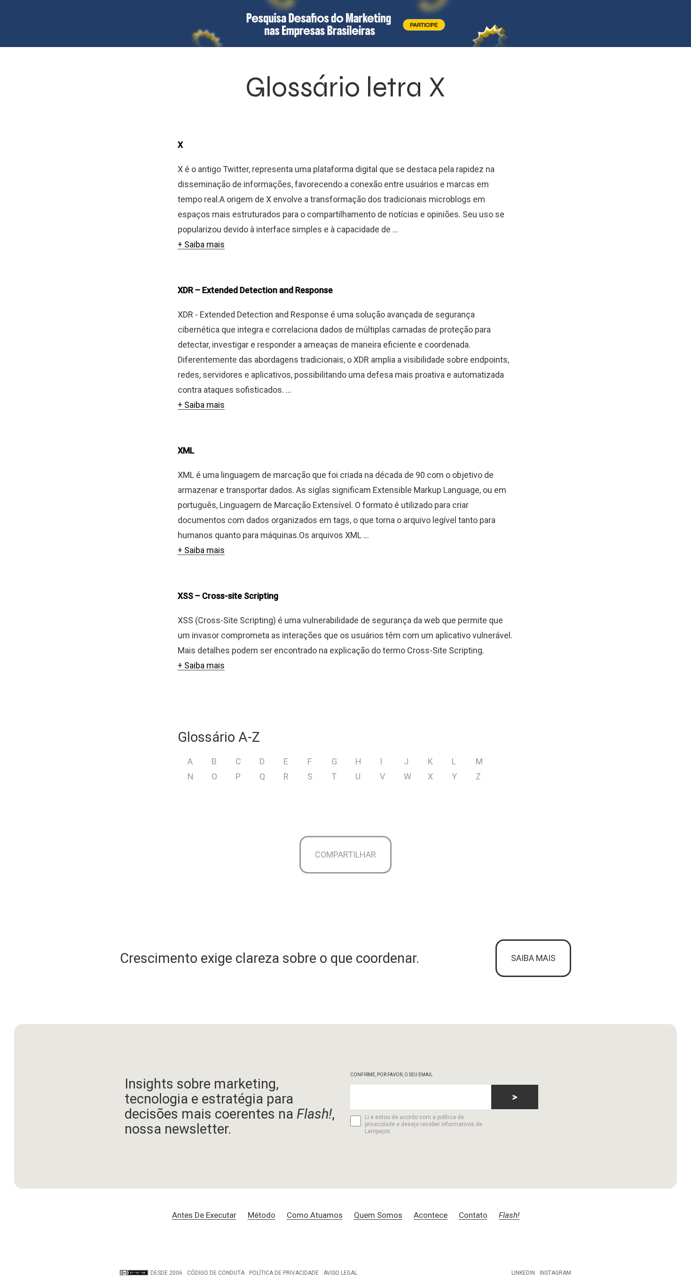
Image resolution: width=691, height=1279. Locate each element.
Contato (473, 1215)
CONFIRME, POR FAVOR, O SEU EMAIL (391, 1074)
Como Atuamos (315, 1215)
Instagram (555, 1273)
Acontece (431, 1215)
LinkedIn (523, 1273)
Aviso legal (340, 1273)
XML (186, 450)
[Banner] (345, 23)
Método (261, 1215)
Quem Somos (378, 1215)
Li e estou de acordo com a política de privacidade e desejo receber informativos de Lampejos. (423, 1124)
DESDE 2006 (166, 1273)
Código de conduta (215, 1273)
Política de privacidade (284, 1273)
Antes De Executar (204, 1215)
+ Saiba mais (201, 244)
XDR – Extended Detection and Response (255, 290)
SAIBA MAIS (533, 958)
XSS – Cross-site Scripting (228, 596)
